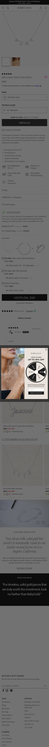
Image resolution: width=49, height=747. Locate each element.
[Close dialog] (46, 349)
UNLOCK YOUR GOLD (36, 393)
